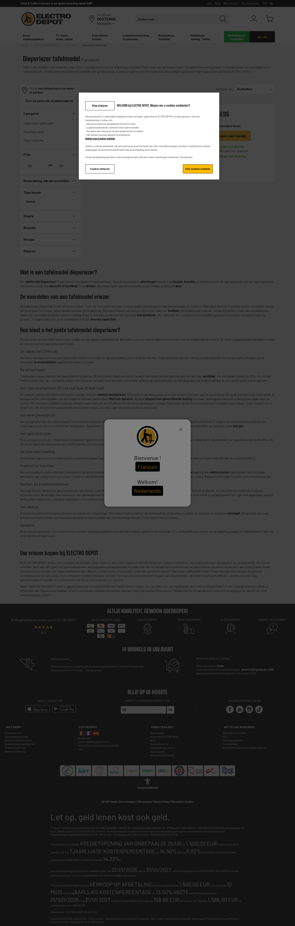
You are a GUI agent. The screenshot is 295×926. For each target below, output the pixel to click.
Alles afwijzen (100, 105)
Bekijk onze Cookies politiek (100, 138)
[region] (149, 136)
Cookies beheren (100, 168)
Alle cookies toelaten (197, 168)
